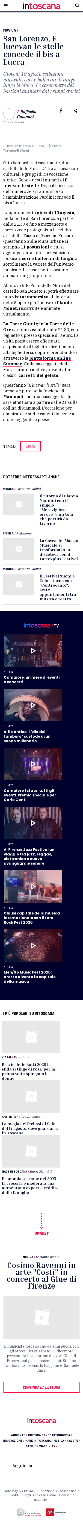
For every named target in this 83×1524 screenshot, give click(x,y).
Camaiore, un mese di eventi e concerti (32, 680)
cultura (35, 1435)
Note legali (12, 1491)
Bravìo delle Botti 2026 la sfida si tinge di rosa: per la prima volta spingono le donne (28, 1071)
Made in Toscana (14, 1171)
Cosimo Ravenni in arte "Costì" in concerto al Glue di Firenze (41, 1275)
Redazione (24, 533)
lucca (30, 446)
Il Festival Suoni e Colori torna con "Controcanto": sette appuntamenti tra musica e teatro (58, 587)
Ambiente (9, 1116)
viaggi (44, 1446)
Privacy (29, 1491)
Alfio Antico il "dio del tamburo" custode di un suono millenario (27, 736)
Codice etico (67, 1491)
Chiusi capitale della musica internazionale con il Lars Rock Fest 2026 (32, 918)
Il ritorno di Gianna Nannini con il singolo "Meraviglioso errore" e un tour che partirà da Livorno (59, 509)
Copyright (30, 1495)
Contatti (65, 1495)
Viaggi (6, 1057)
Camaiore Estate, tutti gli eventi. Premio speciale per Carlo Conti (30, 795)
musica (60, 1440)
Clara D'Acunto (29, 1116)
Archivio (40, 1499)
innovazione (13, 1440)
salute (73, 1440)
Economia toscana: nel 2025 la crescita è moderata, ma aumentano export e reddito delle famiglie (30, 1185)
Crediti (14, 1495)
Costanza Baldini (28, 489)
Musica (9, 29)
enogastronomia (58, 1435)
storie (32, 1446)
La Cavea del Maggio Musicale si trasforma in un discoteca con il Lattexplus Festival (59, 549)
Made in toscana (39, 1440)
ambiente (19, 1435)
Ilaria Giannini (41, 1171)
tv (54, 1446)
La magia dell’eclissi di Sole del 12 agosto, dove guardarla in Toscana (30, 1128)
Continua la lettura (41, 1387)
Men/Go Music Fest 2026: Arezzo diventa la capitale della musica (30, 977)
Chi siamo (48, 1495)
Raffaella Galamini (26, 114)
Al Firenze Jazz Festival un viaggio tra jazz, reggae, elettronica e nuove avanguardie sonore (29, 856)
